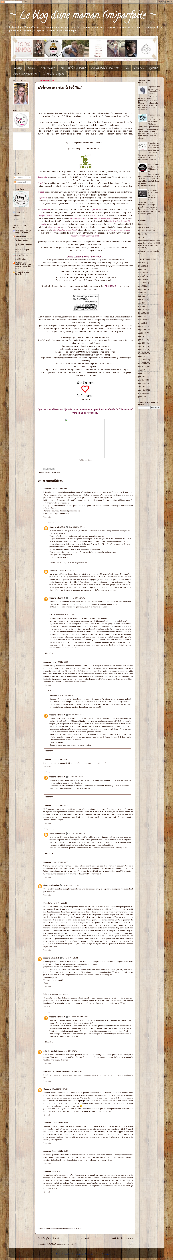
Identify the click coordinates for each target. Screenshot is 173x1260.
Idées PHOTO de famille (145, 68)
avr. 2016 (141, 306)
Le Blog (18, 68)
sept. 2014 (142, 370)
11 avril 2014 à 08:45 (76, 715)
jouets (140, 224)
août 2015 (142, 333)
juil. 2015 (141, 336)
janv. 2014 (142, 397)
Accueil (85, 1238)
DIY (126, 68)
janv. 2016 (142, 316)
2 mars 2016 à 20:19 (66, 570)
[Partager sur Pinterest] (53, 469)
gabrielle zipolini (50, 1051)
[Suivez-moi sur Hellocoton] (22, 215)
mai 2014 (141, 383)
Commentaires (22, 182)
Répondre (47, 517)
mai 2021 (141, 263)
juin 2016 (142, 299)
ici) (42, 116)
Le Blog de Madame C (23, 245)
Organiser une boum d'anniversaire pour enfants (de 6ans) (154, 119)
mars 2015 (142, 350)
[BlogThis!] (47, 469)
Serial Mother (20, 259)
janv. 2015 (142, 356)
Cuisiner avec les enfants (53, 74)
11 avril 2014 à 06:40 (66, 695)
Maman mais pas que (22, 250)
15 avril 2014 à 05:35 (60, 862)
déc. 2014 (142, 360)
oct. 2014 (142, 366)
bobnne (48, 472)
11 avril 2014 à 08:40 (76, 527)
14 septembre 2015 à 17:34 (78, 1017)
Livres (140, 234)
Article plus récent (48, 1238)
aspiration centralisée (109, 1057)
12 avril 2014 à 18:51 (59, 759)
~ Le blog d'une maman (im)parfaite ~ (82, 16)
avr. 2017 (141, 276)
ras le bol (56, 472)
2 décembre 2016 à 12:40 (72, 1071)
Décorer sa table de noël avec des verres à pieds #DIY (153, 195)
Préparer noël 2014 (145, 227)
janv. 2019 (142, 269)
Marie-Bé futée (21, 255)
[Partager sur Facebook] (51, 469)
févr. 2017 (142, 279)
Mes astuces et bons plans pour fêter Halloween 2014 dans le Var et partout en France (149, 244)
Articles (19, 177)
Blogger (113, 1254)
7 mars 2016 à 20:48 (76, 598)
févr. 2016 (142, 313)
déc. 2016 (142, 283)
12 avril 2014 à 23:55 (76, 777)
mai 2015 (141, 343)
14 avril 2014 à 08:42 (76, 833)
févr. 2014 (142, 393)
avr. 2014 (141, 386)
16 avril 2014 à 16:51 (70, 958)
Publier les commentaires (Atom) (62, 1244)
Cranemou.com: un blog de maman (23, 232)
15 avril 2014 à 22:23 (58, 903)
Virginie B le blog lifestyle (22, 273)
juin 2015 (141, 340)
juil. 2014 (141, 376)
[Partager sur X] (49, 469)
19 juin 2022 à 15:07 (60, 1123)
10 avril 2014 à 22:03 (60, 489)
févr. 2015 (142, 353)
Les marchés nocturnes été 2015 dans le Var (153, 167)
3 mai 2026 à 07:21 (59, 1171)
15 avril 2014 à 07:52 (70, 885)
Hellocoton (16, 219)
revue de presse (144, 231)
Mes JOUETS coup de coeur (73, 68)
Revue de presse (47, 68)
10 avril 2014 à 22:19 (60, 662)
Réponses (50, 522)
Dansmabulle (20, 236)
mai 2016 (141, 303)
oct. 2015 (141, 326)
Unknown (53, 570)
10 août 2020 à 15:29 (60, 1089)
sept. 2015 (142, 329)
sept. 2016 (142, 289)
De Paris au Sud (21, 240)
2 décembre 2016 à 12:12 (67, 1051)
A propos (31, 68)
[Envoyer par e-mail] (44, 469)
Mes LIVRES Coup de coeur (105, 68)
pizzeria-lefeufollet (57, 527)
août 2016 (142, 293)
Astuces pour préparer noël (25, 74)
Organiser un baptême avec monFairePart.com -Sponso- (154, 146)
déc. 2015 (142, 320)
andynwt (97, 1254)
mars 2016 (142, 309)
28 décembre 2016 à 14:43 (63, 615)
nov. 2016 (142, 286)
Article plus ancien (122, 1238)
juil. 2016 (141, 296)
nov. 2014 (142, 363)
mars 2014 (142, 390)
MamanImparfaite (23, 218)
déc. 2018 (142, 273)
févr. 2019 (142, 266)
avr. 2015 (141, 346)
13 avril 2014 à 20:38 (60, 805)
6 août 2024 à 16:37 (60, 1151)
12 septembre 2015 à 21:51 (58, 994)
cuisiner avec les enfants (148, 251)
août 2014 (142, 373)
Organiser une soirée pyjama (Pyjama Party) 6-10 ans (154, 90)
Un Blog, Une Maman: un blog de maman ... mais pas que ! (23, 266)
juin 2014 (142, 380)
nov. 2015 (142, 323)
